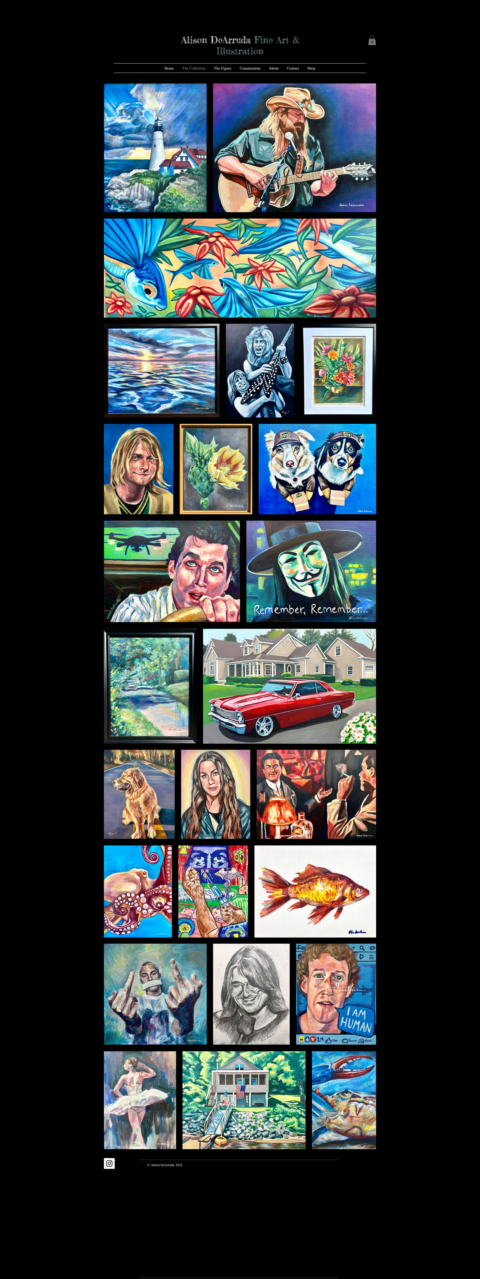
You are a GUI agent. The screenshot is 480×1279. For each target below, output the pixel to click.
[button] (372, 40)
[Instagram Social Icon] (109, 1163)
